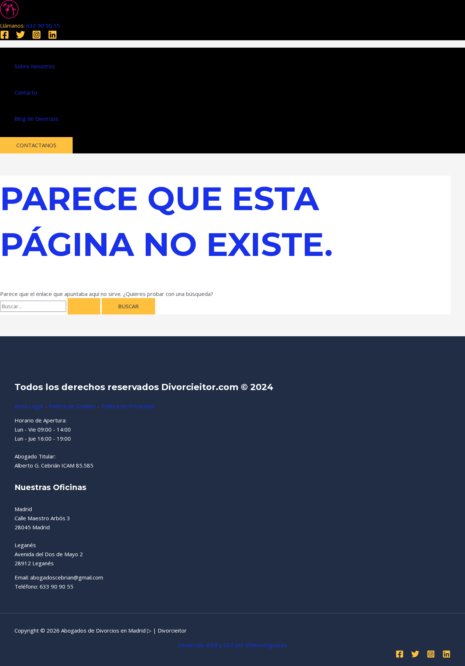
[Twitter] (20, 37)
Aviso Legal (29, 406)
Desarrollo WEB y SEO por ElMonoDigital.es (232, 645)
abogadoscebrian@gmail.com (66, 577)
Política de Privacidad (127, 406)
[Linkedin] (52, 37)
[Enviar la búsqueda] (84, 306)
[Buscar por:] (51, 306)
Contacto (26, 92)
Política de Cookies (72, 406)
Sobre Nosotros (35, 66)
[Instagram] (36, 37)
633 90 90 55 (43, 25)
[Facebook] (4, 37)
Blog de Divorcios (36, 118)
